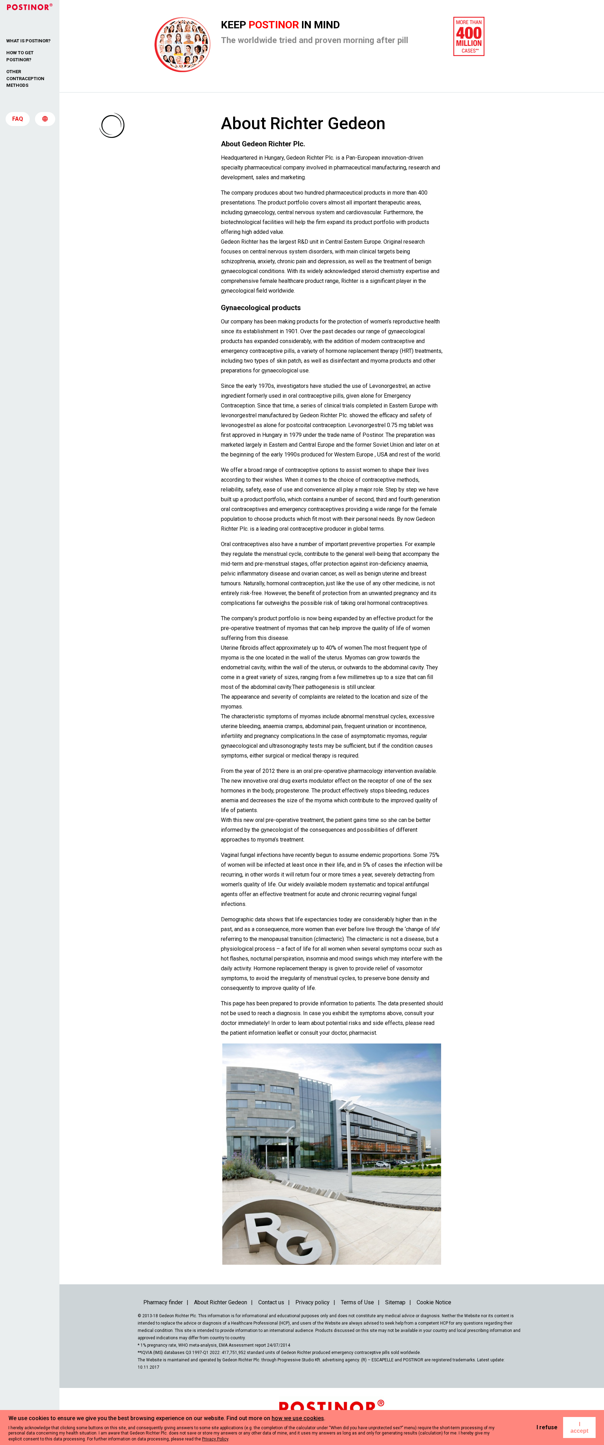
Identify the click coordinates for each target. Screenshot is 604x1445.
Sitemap (395, 1302)
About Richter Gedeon (220, 1302)
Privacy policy (312, 1302)
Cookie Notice (434, 1302)
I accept (579, 1427)
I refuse (547, 1427)
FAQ (17, 119)
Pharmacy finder (163, 1302)
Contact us (271, 1302)
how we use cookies (298, 1418)
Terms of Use (357, 1302)
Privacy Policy (215, 1439)
